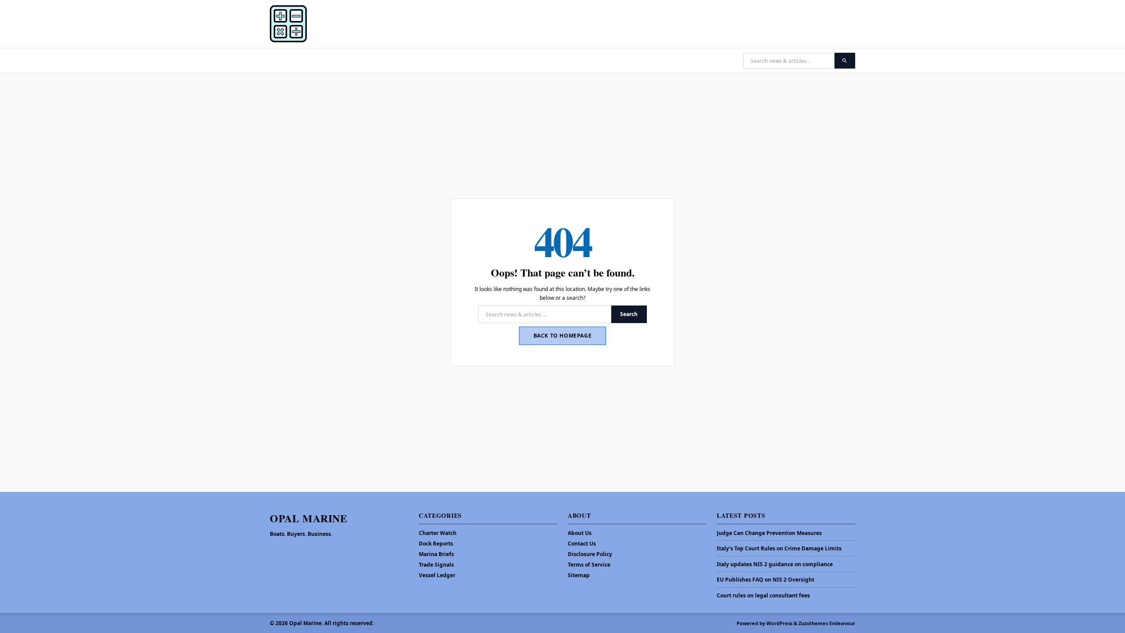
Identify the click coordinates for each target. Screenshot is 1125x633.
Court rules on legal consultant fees (763, 595)
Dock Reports (436, 543)
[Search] (845, 61)
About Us (580, 533)
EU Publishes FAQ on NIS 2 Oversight (765, 579)
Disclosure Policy (590, 554)
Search (629, 314)
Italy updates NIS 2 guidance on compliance (775, 564)
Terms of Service (589, 564)
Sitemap (579, 575)
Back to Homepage (562, 335)
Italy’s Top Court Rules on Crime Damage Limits (779, 548)
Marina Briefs (436, 554)
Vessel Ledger (437, 575)
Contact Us (582, 543)
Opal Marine (309, 518)
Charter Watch (438, 533)
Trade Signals (436, 564)
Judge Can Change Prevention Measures (769, 533)
